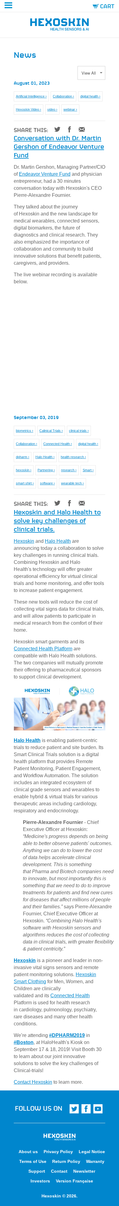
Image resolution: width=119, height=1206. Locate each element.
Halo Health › (45, 457)
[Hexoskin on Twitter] (74, 1108)
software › (47, 483)
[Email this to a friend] (79, 129)
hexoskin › (23, 470)
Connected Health (70, 995)
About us (28, 1151)
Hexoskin (24, 541)
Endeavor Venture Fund (44, 174)
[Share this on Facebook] (67, 129)
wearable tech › (72, 483)
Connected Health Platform (43, 648)
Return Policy (66, 1161)
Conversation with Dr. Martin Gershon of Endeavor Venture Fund (59, 146)
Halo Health (58, 541)
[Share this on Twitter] (55, 129)
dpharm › (22, 457)
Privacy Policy (58, 1151)
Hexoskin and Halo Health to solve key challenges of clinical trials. (57, 520)
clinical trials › (79, 430)
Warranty (95, 1161)
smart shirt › (25, 483)
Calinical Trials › (51, 430)
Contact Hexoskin (33, 1082)
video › (52, 109)
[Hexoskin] (59, 25)
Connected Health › (57, 444)
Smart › (88, 470)
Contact (59, 1171)
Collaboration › (63, 96)
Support (36, 1171)
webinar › (70, 109)
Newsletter (84, 1171)
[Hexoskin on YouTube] (98, 1108)
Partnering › (46, 470)
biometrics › (24, 430)
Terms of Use (32, 1161)
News (25, 54)
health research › (73, 457)
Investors (40, 1180)
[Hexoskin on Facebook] (86, 1108)
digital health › (90, 96)
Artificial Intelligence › (31, 96)
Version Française (74, 1180)
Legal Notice (92, 1151)
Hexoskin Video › (28, 109)
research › (69, 470)
